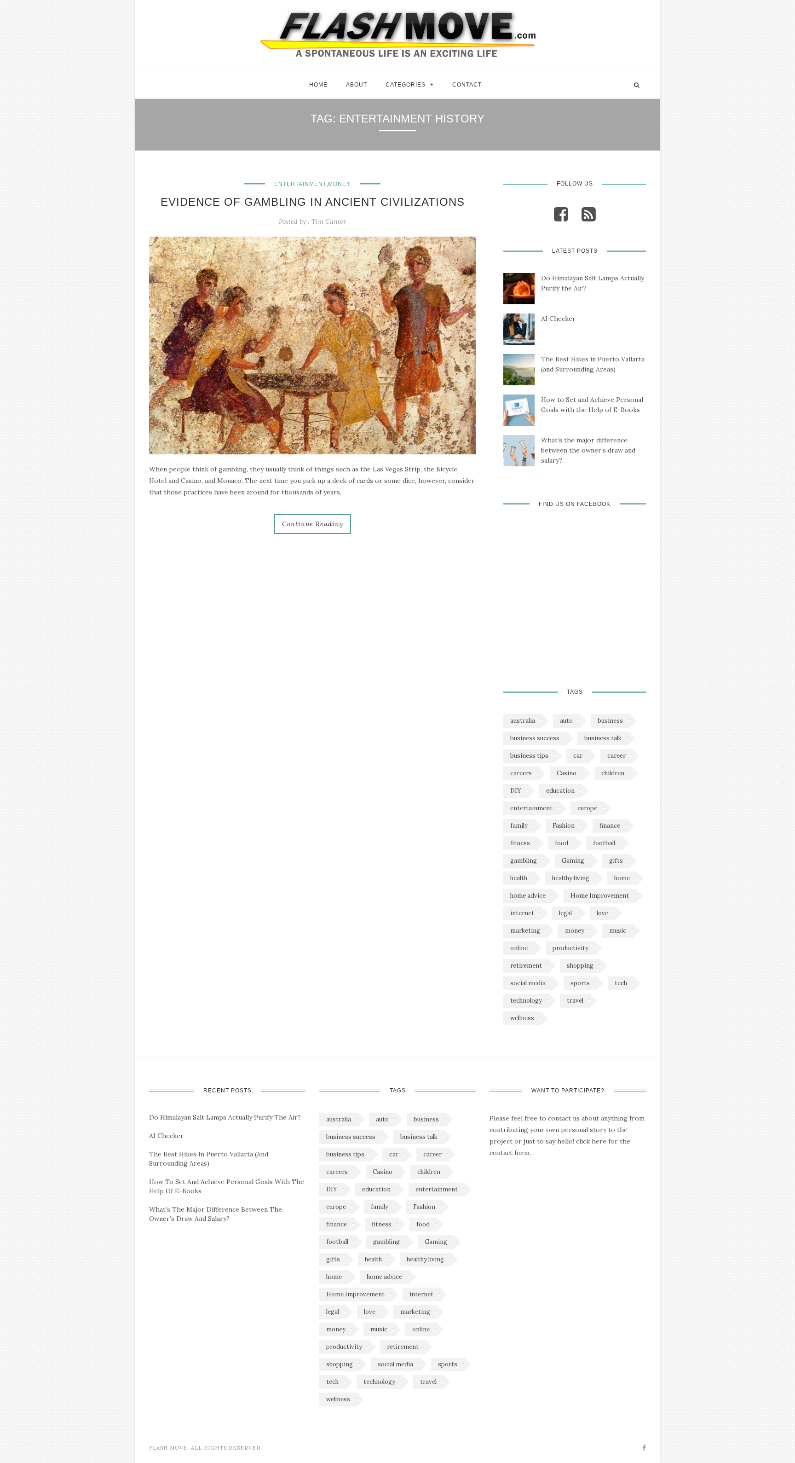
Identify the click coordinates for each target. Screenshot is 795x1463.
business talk (603, 738)
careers (521, 773)
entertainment (531, 808)
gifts (616, 861)
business (610, 721)
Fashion (564, 826)
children (612, 773)
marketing (525, 931)
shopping (580, 966)
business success (534, 738)
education (560, 791)
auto (566, 721)
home (622, 878)
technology (526, 1000)
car (577, 756)
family (519, 826)
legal (565, 913)
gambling (523, 861)
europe (587, 808)
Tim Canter (328, 221)
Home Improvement (599, 896)
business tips (529, 756)
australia (522, 721)
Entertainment (300, 184)
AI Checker (558, 318)
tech (621, 983)
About (356, 84)
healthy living (570, 878)
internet (522, 913)
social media (528, 983)
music (617, 931)
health (518, 878)
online (519, 948)
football (604, 843)
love (602, 913)
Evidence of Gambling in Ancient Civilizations (313, 202)
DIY (515, 791)
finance (609, 826)
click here (591, 1141)
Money (339, 184)
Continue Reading (312, 524)
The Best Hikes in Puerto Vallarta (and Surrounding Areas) (593, 364)
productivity (570, 948)
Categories (406, 84)
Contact (467, 84)
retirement (526, 966)
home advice (528, 896)
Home (318, 84)
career (616, 756)
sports (580, 983)
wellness (522, 1018)
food (561, 843)
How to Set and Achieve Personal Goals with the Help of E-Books (592, 404)
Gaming (573, 861)
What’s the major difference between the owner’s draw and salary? (588, 450)
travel (575, 1000)
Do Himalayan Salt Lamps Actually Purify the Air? (592, 283)
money (574, 931)
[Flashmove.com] (397, 33)
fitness (520, 843)
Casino (566, 773)
